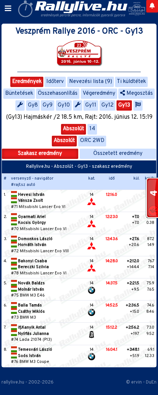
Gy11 (90, 105)
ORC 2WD (92, 140)
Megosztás (139, 93)
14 (92, 128)
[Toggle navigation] (8, 9)
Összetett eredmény (118, 153)
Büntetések (19, 93)
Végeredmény (99, 93)
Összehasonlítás (58, 93)
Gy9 (48, 105)
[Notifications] (152, 6)
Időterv (55, 81)
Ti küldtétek (131, 81)
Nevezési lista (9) (90, 81)
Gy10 (64, 105)
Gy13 (124, 105)
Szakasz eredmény (40, 153)
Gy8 (33, 105)
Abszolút (73, 128)
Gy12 (107, 105)
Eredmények (27, 81)
